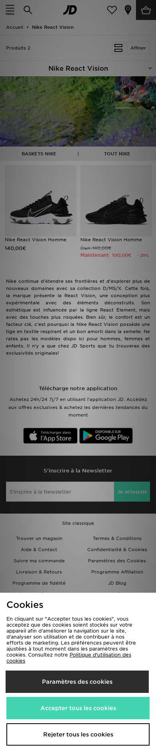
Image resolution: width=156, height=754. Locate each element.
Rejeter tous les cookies (78, 734)
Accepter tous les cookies (78, 708)
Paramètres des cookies (77, 682)
